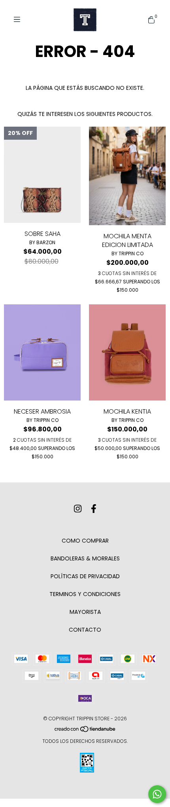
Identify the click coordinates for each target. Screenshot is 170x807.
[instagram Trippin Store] (77, 508)
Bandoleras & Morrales (85, 558)
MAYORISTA (85, 612)
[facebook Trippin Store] (93, 508)
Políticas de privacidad (85, 576)
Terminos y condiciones (85, 594)
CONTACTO (85, 630)
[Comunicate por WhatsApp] (157, 794)
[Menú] (20, 19)
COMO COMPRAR (85, 541)
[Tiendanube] (85, 730)
